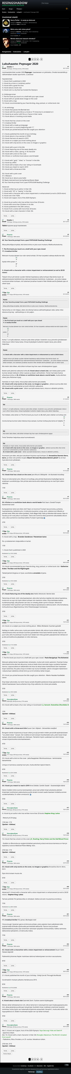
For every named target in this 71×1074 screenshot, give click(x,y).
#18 (68, 833)
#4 (68, 292)
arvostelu (36, 573)
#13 (68, 699)
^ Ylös (66, 1065)
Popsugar (28, 72)
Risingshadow (14, 3)
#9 (68, 560)
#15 (68, 752)
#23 (68, 969)
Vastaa (5, 216)
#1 (68, 66)
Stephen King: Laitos (15, 895)
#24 (68, 995)
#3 (68, 234)
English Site (50, 1066)
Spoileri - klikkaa (9, 714)
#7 (68, 496)
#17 (68, 807)
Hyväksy (39, 1072)
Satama (18, 31)
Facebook (30, 1066)
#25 (68, 1025)
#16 (68, 780)
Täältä (4, 226)
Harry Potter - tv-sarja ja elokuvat (22, 20)
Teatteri (18, 22)
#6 (68, 469)
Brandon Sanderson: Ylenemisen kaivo (32, 537)
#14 (68, 722)
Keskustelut (17, 52)
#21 (68, 914)
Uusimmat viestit (10, 17)
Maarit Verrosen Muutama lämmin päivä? (42, 458)
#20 (68, 886)
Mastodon (40, 1066)
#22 (68, 944)
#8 (68, 531)
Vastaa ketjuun (7, 1053)
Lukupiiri (26, 52)
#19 (68, 861)
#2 (68, 220)
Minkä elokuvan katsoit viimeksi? (22, 39)
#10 (68, 588)
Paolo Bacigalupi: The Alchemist (56, 658)
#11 (68, 620)
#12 (68, 652)
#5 (68, 397)
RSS (45, 1066)
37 (20, 45)
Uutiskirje (24, 1066)
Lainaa (12, 216)
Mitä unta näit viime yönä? (20, 29)
